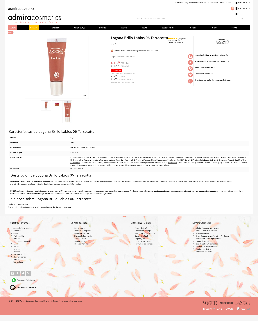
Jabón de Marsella (81, 244)
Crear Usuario (225, 2)
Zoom (84, 95)
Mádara (16, 251)
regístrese (67, 207)
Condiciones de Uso (203, 249)
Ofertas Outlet (79, 228)
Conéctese (57, 207)
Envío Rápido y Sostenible (145, 233)
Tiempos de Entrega (143, 230)
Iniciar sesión (213, 2)
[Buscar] (241, 18)
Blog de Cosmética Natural (195, 2)
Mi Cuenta (179, 2)
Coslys (16, 233)
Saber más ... (224, 55)
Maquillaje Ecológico (82, 233)
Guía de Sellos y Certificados (207, 244)
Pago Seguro (140, 238)
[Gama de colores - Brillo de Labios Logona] (57, 104)
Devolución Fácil (141, 236)
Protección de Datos (204, 251)
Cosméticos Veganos (82, 230)
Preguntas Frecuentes (143, 241)
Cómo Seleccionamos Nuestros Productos (212, 236)
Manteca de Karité (81, 241)
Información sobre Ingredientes (208, 238)
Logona (16, 249)
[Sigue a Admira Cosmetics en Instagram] (12, 273)
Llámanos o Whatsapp (204, 73)
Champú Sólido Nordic (83, 236)
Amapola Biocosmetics (22, 228)
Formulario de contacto (144, 244)
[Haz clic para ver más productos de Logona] (222, 42)
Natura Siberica (19, 257)
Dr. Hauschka (18, 236)
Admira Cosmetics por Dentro (207, 228)
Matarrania (17, 254)
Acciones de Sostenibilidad (206, 246)
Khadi (15, 244)
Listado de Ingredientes (205, 241)
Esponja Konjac (80, 238)
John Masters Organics (22, 241)
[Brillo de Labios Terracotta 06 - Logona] (67, 111)
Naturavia (17, 259)
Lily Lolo (16, 246)
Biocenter (17, 230)
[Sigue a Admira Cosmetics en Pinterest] (28, 273)
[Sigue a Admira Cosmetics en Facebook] (18, 273)
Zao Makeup (18, 262)
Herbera (16, 238)
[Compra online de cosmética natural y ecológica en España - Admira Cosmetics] (21, 9)
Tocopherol (172, 162)
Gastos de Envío (141, 228)
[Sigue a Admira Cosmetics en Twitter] (23, 273)
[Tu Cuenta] (232, 8)
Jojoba (177, 157)
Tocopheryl (88, 160)
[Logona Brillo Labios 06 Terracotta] (46, 105)
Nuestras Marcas (202, 233)
